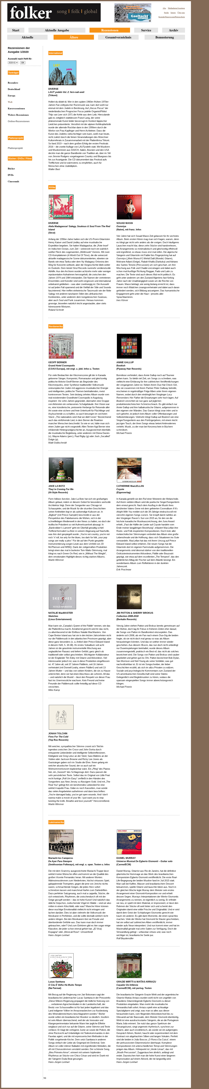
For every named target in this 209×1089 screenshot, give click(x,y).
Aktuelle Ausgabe (57, 30)
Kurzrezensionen (16, 108)
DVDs (11, 175)
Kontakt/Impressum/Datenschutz (172, 17)
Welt (10, 102)
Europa (11, 95)
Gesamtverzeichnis (118, 37)
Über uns (181, 12)
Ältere (74, 37)
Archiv (173, 30)
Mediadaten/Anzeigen (176, 8)
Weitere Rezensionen (18, 114)
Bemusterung (164, 37)
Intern (173, 12)
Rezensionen (109, 30)
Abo (164, 8)
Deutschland (14, 89)
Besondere (13, 82)
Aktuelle (27, 37)
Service (146, 30)
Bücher (11, 168)
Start (15, 30)
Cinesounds (13, 181)
